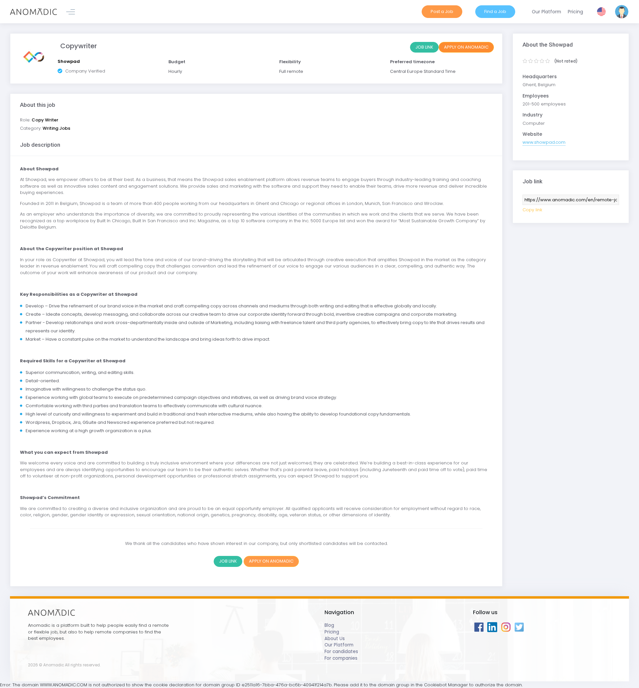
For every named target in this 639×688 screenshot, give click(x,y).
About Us (334, 638)
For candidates (341, 651)
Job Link (424, 47)
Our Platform (338, 645)
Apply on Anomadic (466, 47)
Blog (329, 625)
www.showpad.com (544, 142)
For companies (340, 658)
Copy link (532, 210)
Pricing (331, 632)
